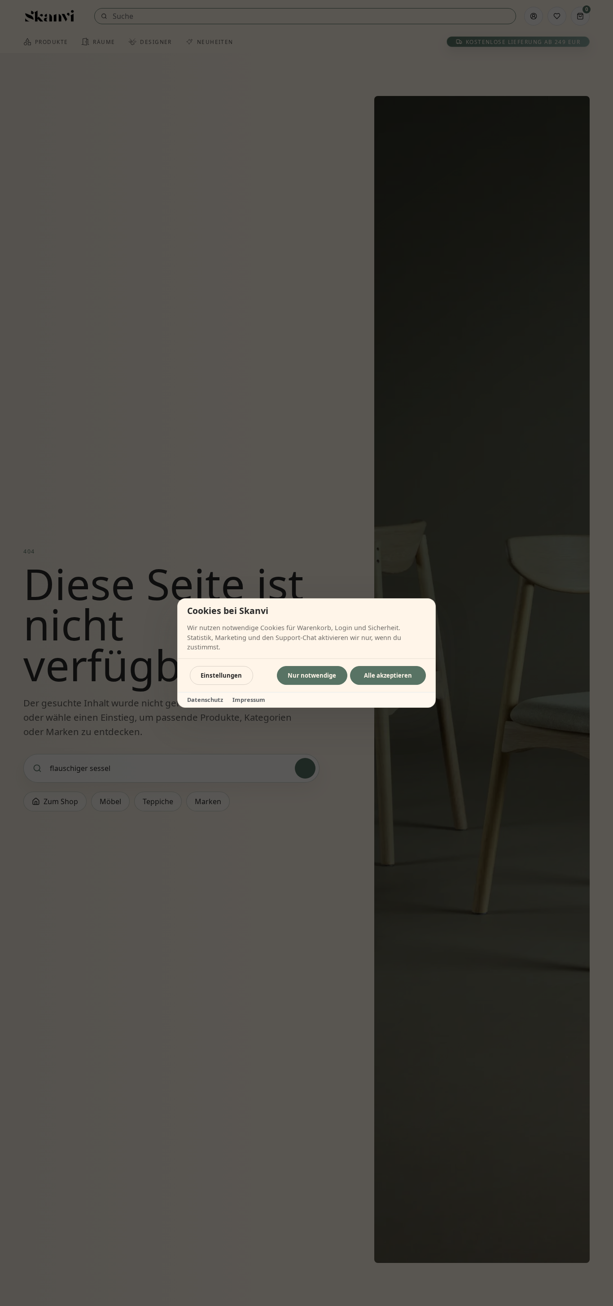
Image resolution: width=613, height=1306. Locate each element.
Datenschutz (205, 700)
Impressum (248, 700)
